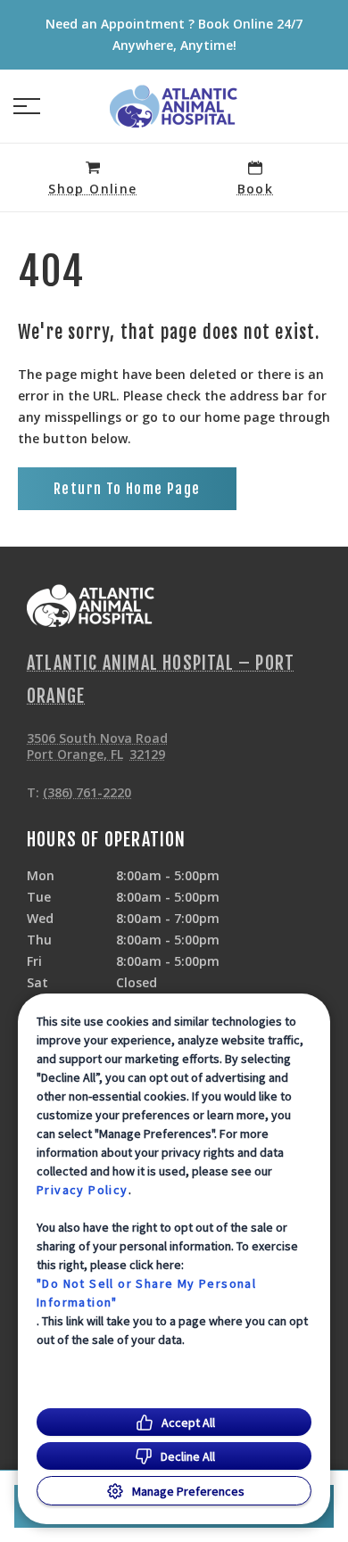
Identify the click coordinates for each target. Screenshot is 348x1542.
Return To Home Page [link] (127, 489)
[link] (174, 106)
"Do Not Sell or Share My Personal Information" (146, 1292)
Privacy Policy (82, 1190)
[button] (26, 106)
